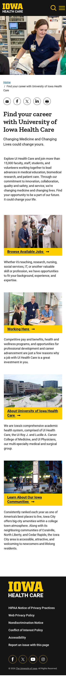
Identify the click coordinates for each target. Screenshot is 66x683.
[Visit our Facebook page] (12, 659)
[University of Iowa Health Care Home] (25, 589)
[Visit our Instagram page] (43, 659)
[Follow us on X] (23, 659)
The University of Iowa (26, 668)
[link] (13, 7)
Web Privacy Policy (21, 615)
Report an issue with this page (28, 645)
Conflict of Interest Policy (25, 630)
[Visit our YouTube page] (33, 659)
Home (6, 82)
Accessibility (17, 637)
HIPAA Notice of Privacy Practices (31, 608)
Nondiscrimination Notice (25, 622)
